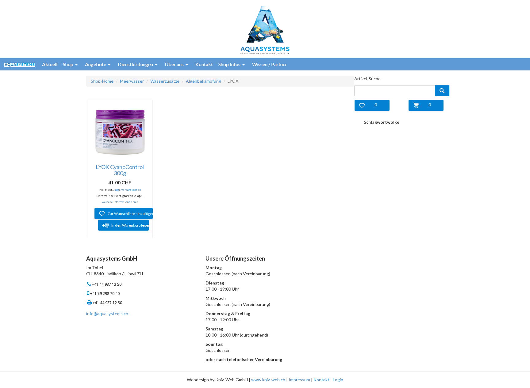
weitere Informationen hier (120, 202)
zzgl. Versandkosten (128, 189)
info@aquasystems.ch (107, 313)
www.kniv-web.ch (268, 379)
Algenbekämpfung (203, 81)
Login (338, 379)
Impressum (299, 379)
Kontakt (321, 379)
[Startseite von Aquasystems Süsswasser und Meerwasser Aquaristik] (265, 29)
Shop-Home (102, 81)
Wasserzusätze (164, 81)
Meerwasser (132, 81)
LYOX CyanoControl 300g (120, 170)
